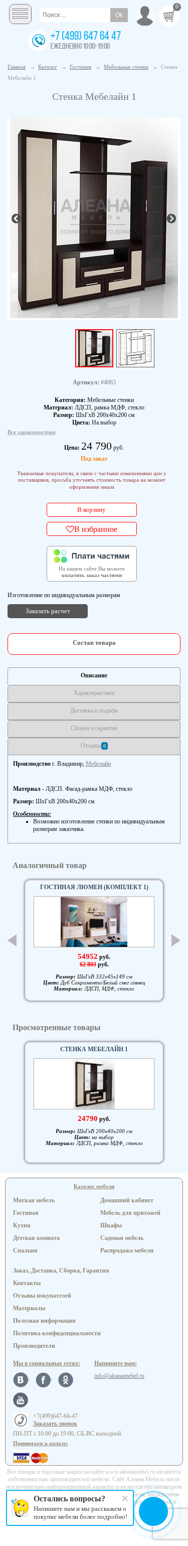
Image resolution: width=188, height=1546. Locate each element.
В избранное (95, 529)
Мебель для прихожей (130, 1212)
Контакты (27, 1283)
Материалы (29, 1308)
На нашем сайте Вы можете (92, 572)
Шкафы (111, 1225)
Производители (34, 1345)
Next (175, 940)
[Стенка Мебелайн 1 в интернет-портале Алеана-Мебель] (94, 217)
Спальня (25, 1250)
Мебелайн (98, 763)
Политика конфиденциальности (57, 1333)
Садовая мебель (121, 1237)
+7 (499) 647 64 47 (86, 37)
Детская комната (36, 1237)
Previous (12, 940)
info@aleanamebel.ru (119, 1375)
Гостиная (26, 1212)
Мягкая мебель (34, 1200)
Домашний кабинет (126, 1200)
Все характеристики (32, 432)
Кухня (22, 1225)
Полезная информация (44, 1320)
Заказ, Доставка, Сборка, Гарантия (61, 1270)
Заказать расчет (48, 611)
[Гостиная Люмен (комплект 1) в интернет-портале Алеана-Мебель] (94, 922)
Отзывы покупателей (42, 1295)
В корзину (91, 509)
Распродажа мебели (126, 1250)
